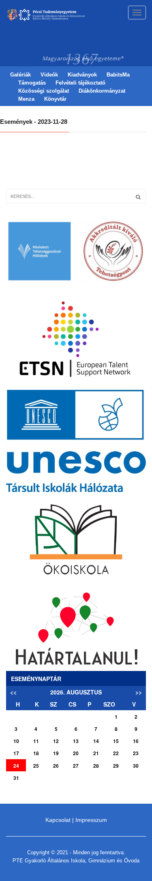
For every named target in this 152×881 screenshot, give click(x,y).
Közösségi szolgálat (43, 91)
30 (136, 765)
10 (16, 741)
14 (96, 741)
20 (76, 753)
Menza (26, 99)
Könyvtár (55, 99)
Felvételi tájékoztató (80, 83)
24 (16, 765)
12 (56, 741)
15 (116, 741)
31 (16, 777)
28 (96, 765)
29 (116, 765)
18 (36, 753)
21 (96, 753)
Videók (49, 75)
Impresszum (91, 820)
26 (56, 765)
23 (136, 753)
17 (16, 753)
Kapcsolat (58, 820)
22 (116, 753)
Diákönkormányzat (102, 91)
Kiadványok (82, 75)
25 (36, 765)
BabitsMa (118, 75)
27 (76, 765)
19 (56, 753)
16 (136, 741)
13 (76, 741)
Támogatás (32, 83)
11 (36, 741)
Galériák (20, 75)
